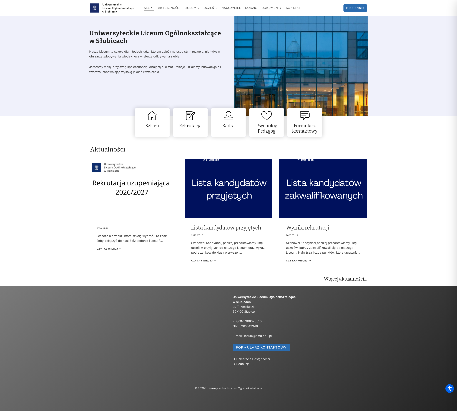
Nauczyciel (231, 8)
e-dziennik (355, 8)
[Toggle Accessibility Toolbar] (449, 388)
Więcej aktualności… (345, 279)
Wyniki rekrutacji (307, 228)
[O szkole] (152, 122)
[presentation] (134, 188)
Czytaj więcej (107, 248)
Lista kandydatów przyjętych (226, 228)
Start (149, 8)
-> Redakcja (241, 364)
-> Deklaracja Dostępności (251, 359)
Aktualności (169, 8)
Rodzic (251, 8)
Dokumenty (271, 8)
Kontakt (293, 8)
